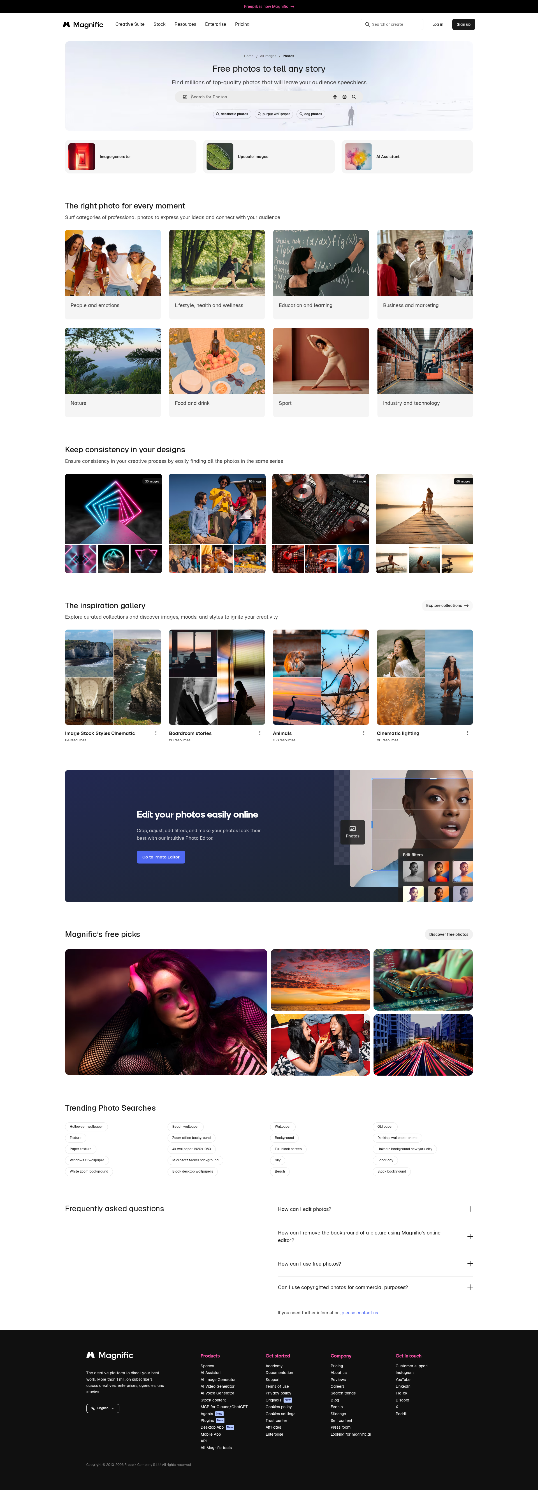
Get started (278, 1356)
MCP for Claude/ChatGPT (224, 1406)
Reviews (338, 1379)
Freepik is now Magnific (266, 6)
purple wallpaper (276, 114)
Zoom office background (191, 1138)
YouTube (403, 1379)
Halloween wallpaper (86, 1126)
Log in (437, 24)
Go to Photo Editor (161, 857)
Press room (341, 1427)
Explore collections (444, 605)
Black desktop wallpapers (192, 1171)
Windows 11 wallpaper (87, 1160)
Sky (277, 1160)
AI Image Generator (218, 1379)
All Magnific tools (216, 1447)
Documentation (279, 1372)
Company (341, 1356)
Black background (391, 1171)
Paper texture (81, 1149)
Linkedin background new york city (404, 1149)
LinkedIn (403, 1386)
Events (337, 1406)
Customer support (412, 1365)
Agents (211, 1413)
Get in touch (408, 1356)
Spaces (207, 1365)
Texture (76, 1138)
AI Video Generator (218, 1386)
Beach (280, 1171)
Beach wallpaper (185, 1126)
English (102, 1408)
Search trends (343, 1393)
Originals (278, 1400)
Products (210, 1356)
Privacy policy (278, 1393)
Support (273, 1379)
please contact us (360, 1313)
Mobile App (211, 1434)
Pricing (242, 24)
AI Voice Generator (217, 1393)
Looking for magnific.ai (351, 1434)
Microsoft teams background (195, 1160)
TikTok (401, 1393)
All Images (268, 56)
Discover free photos (449, 934)
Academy (274, 1365)
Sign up (464, 24)
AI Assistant (211, 1372)
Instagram (405, 1372)
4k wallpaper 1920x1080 (191, 1149)
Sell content (341, 1420)
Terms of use (277, 1386)
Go (77, 1063)
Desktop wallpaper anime (397, 1138)
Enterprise (274, 1434)
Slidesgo (338, 1413)
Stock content (213, 1400)
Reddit (401, 1413)
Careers (337, 1386)
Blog (335, 1400)
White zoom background (89, 1171)
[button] (102, 1408)
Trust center (276, 1420)
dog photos (313, 114)
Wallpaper (283, 1126)
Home (249, 56)
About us (339, 1372)
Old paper (385, 1126)
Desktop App (217, 1427)
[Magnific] (109, 1356)
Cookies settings (280, 1413)
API (204, 1440)
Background (284, 1138)
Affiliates (273, 1427)
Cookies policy (279, 1406)
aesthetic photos (234, 114)
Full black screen (288, 1149)
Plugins (212, 1420)
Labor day (385, 1160)
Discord (402, 1400)
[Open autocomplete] (183, 97)
